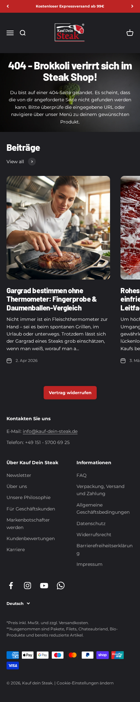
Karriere (16, 549)
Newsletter (19, 475)
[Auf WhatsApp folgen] (60, 585)
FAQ (82, 475)
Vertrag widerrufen (70, 392)
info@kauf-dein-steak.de (50, 431)
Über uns (17, 486)
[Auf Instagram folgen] (27, 585)
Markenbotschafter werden (28, 523)
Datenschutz (91, 523)
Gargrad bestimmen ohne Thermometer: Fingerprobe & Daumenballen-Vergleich (52, 299)
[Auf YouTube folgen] (44, 585)
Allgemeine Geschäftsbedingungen (103, 508)
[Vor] (132, 6)
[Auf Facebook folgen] (11, 585)
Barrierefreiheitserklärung (105, 549)
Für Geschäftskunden (31, 509)
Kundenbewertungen (31, 538)
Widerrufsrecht (94, 534)
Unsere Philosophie (28, 497)
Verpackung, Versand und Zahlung (100, 489)
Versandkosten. (74, 622)
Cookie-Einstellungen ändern (85, 683)
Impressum (90, 564)
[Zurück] (8, 6)
